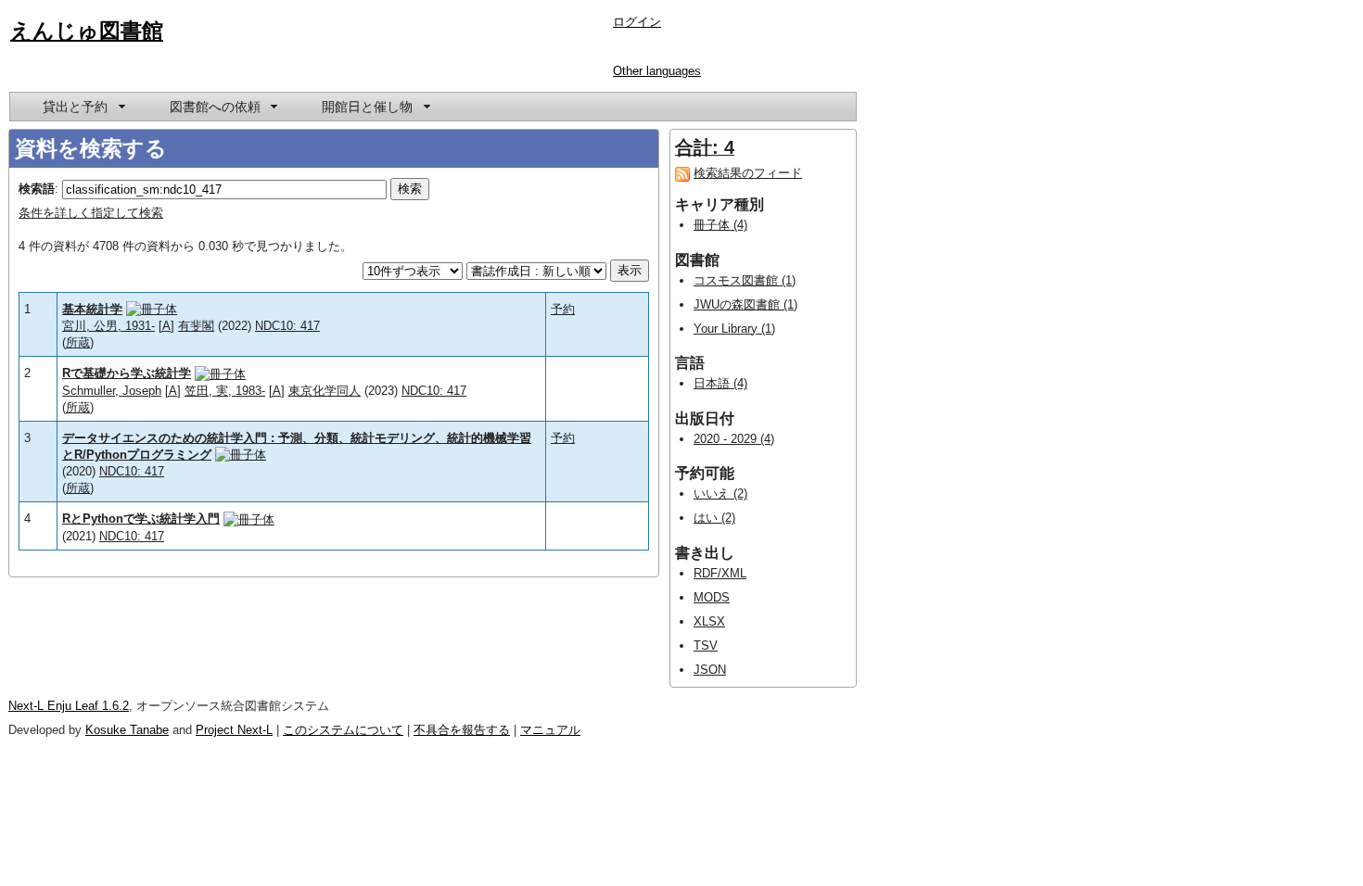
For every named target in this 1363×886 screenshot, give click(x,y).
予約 (563, 309)
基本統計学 (92, 309)
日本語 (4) (720, 383)
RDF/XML (720, 573)
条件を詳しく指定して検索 (91, 213)
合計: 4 (704, 147)
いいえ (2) (720, 493)
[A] (166, 326)
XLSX (709, 621)
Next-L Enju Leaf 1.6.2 (68, 706)
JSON (710, 670)
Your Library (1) (734, 328)
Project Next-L (234, 730)
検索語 (37, 189)
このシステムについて (343, 730)
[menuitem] (82, 106)
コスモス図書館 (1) (745, 280)
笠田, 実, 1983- (225, 391)
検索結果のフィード (748, 173)
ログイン (637, 22)
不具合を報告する (462, 730)
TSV (706, 645)
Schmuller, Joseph (111, 391)
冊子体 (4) (720, 225)
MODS (712, 597)
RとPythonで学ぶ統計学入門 (141, 518)
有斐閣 (196, 326)
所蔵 (78, 342)
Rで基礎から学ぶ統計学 (126, 373)
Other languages (657, 71)
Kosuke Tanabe (127, 730)
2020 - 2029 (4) (734, 439)
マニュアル (550, 730)
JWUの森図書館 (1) (745, 304)
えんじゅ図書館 (86, 31)
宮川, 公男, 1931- (108, 326)
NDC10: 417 (287, 326)
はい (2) (714, 518)
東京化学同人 (324, 391)
